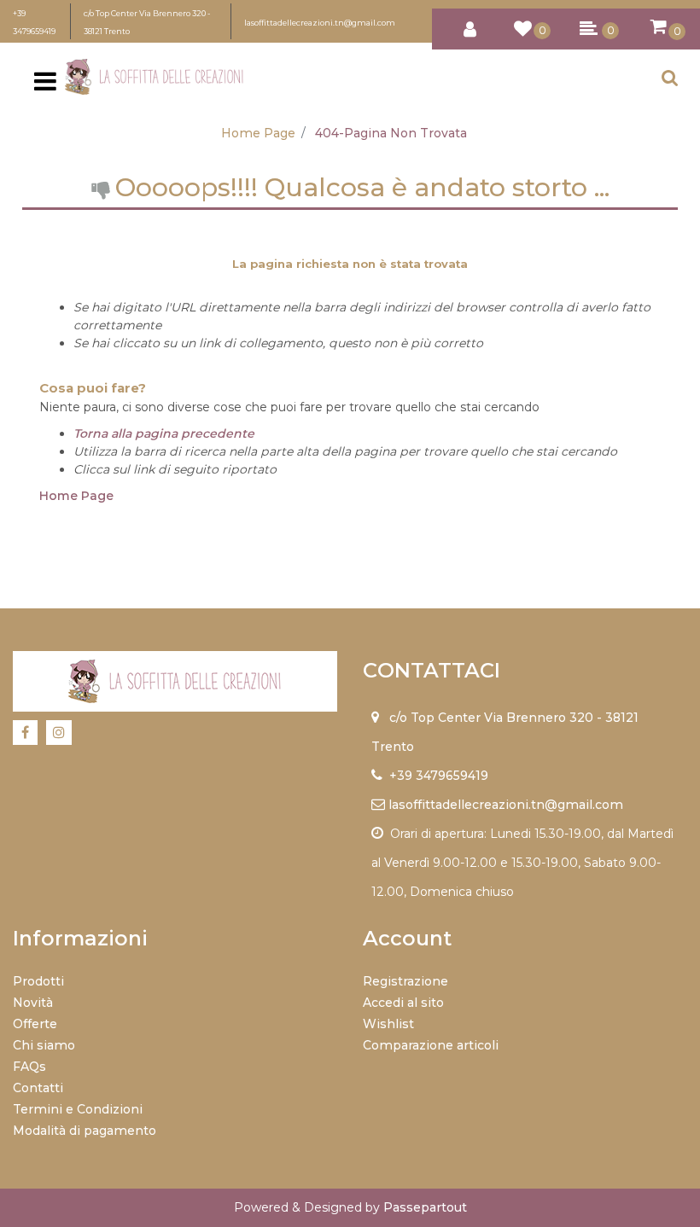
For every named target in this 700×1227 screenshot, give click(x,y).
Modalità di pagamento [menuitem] (84, 1130)
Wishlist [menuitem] (388, 1024)
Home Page (258, 133)
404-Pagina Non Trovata (391, 133)
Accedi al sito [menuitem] (403, 1002)
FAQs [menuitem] (29, 1066)
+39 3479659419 (438, 775)
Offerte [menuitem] (35, 1024)
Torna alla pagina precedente (163, 433)
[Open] (45, 86)
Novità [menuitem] (33, 1002)
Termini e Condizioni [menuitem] (78, 1109)
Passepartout (425, 1207)
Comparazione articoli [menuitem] (431, 1045)
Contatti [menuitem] (38, 1088)
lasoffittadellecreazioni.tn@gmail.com (319, 22)
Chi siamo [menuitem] (44, 1045)
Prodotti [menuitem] (38, 981)
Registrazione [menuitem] (405, 981)
